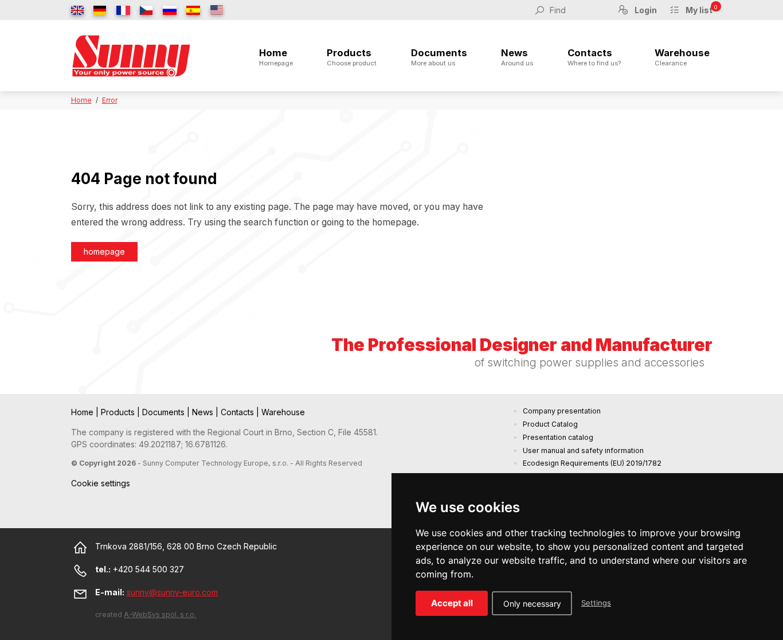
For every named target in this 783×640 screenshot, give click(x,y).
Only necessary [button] (532, 603)
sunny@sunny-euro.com (172, 592)
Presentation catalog (558, 437)
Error (110, 100)
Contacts (594, 57)
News (517, 57)
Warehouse (682, 57)
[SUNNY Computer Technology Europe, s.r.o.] (131, 55)
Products (352, 57)
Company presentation (562, 411)
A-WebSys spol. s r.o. (160, 614)
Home (276, 57)
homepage (104, 251)
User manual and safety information (583, 450)
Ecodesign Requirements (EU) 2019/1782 (592, 463)
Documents (439, 57)
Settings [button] (596, 602)
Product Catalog (550, 424)
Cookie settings (100, 483)
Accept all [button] (452, 603)
